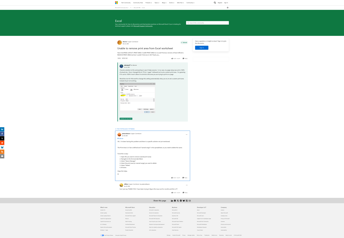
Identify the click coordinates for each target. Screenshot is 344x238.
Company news (224, 215)
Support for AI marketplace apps (204, 218)
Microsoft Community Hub (121, 7)
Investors (223, 221)
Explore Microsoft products (106, 227)
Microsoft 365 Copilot (176, 227)
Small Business (175, 230)
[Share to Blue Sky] (184, 200)
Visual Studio (200, 230)
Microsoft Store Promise (130, 227)
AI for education (152, 230)
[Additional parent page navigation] (131, 7)
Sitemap (168, 235)
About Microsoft (224, 213)
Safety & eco (214, 235)
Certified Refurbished (130, 224)
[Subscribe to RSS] (187, 200)
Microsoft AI (174, 210)
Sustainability (224, 230)
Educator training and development (156, 224)
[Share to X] (178, 200)
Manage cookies (191, 235)
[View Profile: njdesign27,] (121, 66)
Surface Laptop (103, 213)
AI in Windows (103, 224)
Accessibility (223, 227)
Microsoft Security (176, 213)
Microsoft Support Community (143, 26)
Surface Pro (102, 210)
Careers (222, 210)
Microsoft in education (154, 210)
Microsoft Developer (201, 213)
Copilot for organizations (105, 218)
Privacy (183, 235)
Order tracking (128, 221)
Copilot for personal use (105, 221)
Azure (198, 210)
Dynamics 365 (175, 215)
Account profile (128, 210)
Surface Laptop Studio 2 (105, 215)
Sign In (226, 2)
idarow (125, 41)
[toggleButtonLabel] (227, 7)
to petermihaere (145, 184)
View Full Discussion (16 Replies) (126, 129)
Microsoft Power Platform (177, 221)
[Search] (215, 3)
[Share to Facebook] (175, 200)
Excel (143, 7)
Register (220, 2)
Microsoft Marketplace (202, 224)
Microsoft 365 (137, 7)
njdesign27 (127, 65)
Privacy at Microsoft (225, 218)
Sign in (202, 48)
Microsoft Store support (130, 215)
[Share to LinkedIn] (172, 200)
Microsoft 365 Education (154, 218)
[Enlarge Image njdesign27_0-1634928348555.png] (137, 98)
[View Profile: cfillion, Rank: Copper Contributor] (121, 185)
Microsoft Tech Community (202, 221)
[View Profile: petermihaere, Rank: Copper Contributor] (119, 134)
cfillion (126, 184)
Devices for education (154, 213)
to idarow (134, 65)
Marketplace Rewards (201, 227)
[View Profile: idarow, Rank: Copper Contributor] (119, 42)
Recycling (221, 235)
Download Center (129, 213)
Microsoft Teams (175, 224)
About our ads (229, 235)
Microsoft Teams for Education (155, 215)
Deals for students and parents (156, 227)
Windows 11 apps (104, 230)
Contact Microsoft (176, 235)
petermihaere (126, 133)
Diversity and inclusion (226, 224)
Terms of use (199, 235)
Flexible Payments (129, 230)
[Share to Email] (190, 200)
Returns (127, 218)
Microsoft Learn (200, 215)
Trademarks (206, 235)
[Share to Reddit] (181, 200)
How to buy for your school (155, 221)
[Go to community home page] (116, 2)
